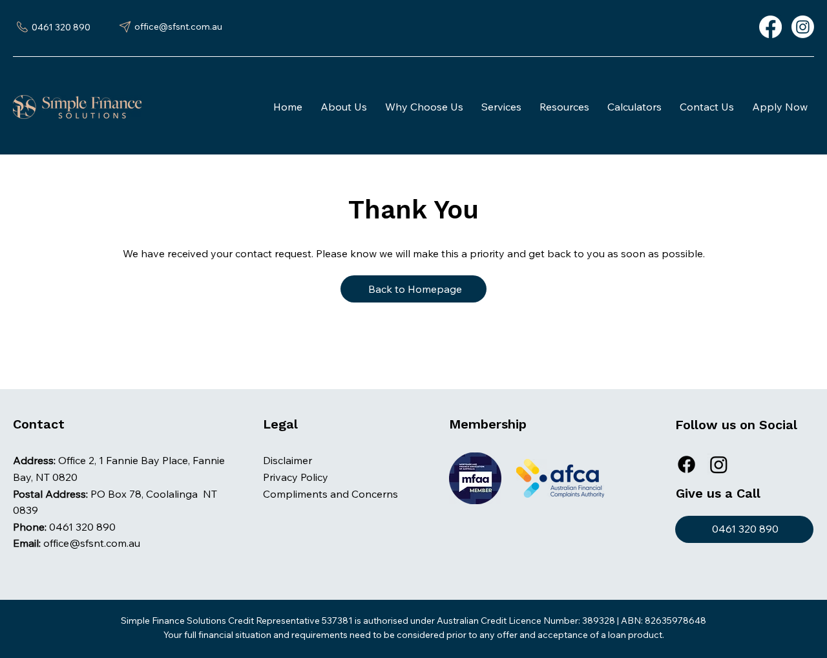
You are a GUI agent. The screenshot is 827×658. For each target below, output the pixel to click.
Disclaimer (287, 460)
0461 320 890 (82, 526)
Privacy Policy (295, 477)
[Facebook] (770, 27)
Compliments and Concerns (330, 493)
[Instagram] (802, 27)
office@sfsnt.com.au (91, 542)
